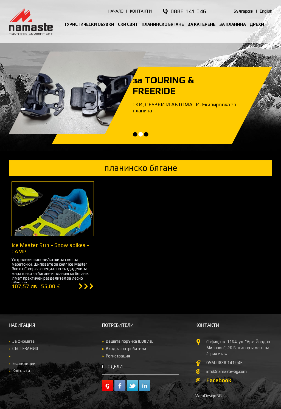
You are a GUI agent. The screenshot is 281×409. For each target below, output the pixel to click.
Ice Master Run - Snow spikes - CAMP (50, 248)
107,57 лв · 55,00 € (36, 286)
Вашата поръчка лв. (129, 341)
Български (243, 11)
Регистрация (118, 356)
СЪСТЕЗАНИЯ (25, 348)
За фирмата (23, 341)
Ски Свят (128, 24)
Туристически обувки (89, 24)
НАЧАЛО (115, 11)
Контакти (21, 370)
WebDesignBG (208, 395)
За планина (232, 24)
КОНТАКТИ (141, 11)
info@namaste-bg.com (226, 371)
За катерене (201, 24)
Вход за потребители (126, 348)
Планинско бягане (163, 24)
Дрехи (257, 24)
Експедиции (23, 363)
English (266, 11)
